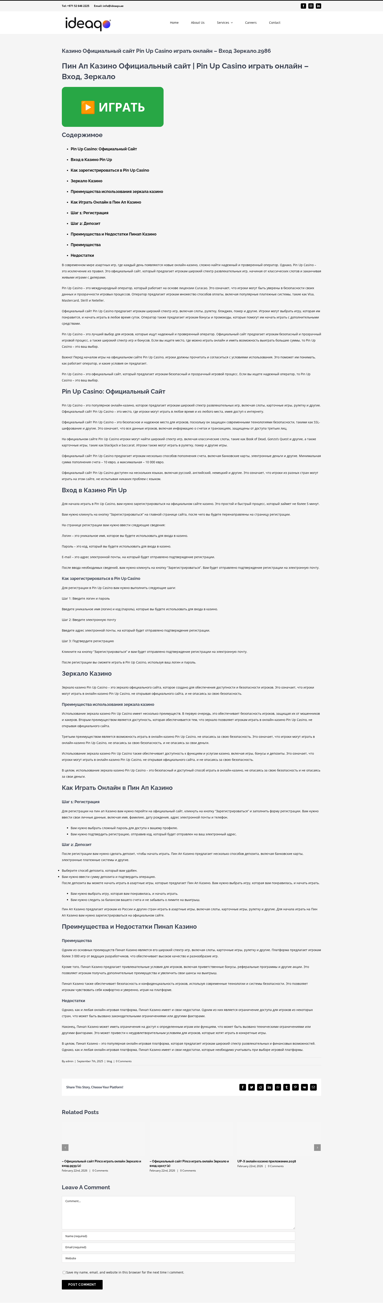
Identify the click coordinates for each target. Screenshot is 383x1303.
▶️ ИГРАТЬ (112, 107)
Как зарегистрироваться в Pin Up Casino (110, 170)
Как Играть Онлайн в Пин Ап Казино (106, 202)
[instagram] (311, 6)
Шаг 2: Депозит (85, 223)
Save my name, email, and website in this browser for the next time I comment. (125, 1272)
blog (109, 1061)
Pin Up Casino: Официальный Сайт (104, 149)
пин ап (99, 811)
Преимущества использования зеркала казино (117, 191)
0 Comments (124, 1061)
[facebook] (303, 6)
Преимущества (86, 244)
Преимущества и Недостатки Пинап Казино (113, 234)
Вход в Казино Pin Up (91, 159)
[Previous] (65, 1147)
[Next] (317, 1147)
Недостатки (82, 255)
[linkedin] (318, 6)
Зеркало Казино (86, 181)
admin (69, 1061)
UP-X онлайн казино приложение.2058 (266, 1161)
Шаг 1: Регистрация (89, 212)
